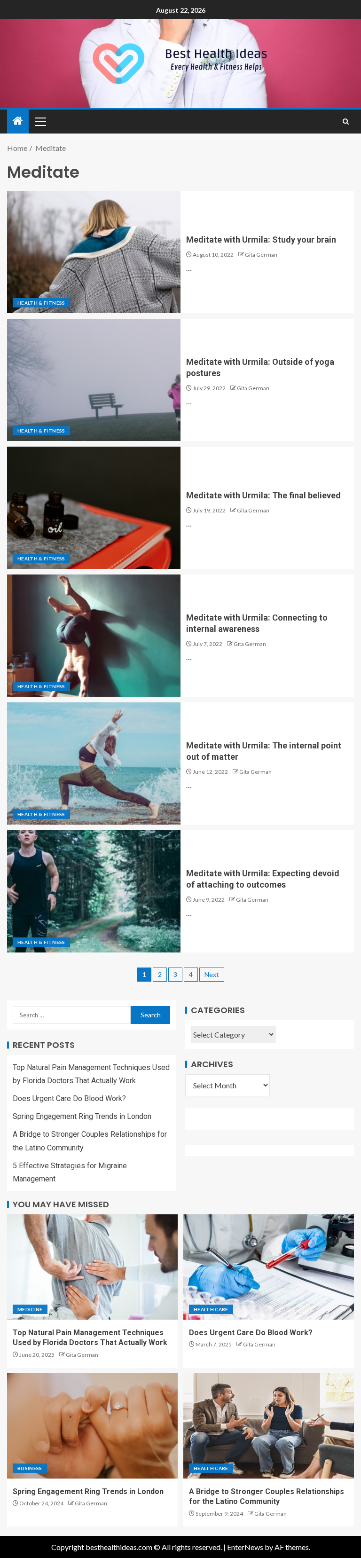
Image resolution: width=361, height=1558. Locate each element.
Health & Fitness (41, 303)
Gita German (261, 254)
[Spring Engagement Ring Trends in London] (92, 1426)
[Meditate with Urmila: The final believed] (93, 508)
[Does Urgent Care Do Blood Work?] (268, 1267)
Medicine (30, 1309)
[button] (40, 121)
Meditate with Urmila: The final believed (263, 495)
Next (211, 974)
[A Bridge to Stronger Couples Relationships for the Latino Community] (268, 1426)
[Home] (18, 121)
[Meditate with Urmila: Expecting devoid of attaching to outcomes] (93, 891)
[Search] (346, 121)
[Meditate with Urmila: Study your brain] (93, 252)
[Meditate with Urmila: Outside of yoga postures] (93, 380)
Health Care (211, 1309)
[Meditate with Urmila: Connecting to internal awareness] (93, 635)
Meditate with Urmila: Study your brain (261, 239)
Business (29, 1468)
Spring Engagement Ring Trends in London (82, 1116)
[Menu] (40, 121)
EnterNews (245, 1546)
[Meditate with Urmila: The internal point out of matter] (93, 763)
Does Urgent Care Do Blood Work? (69, 1098)
